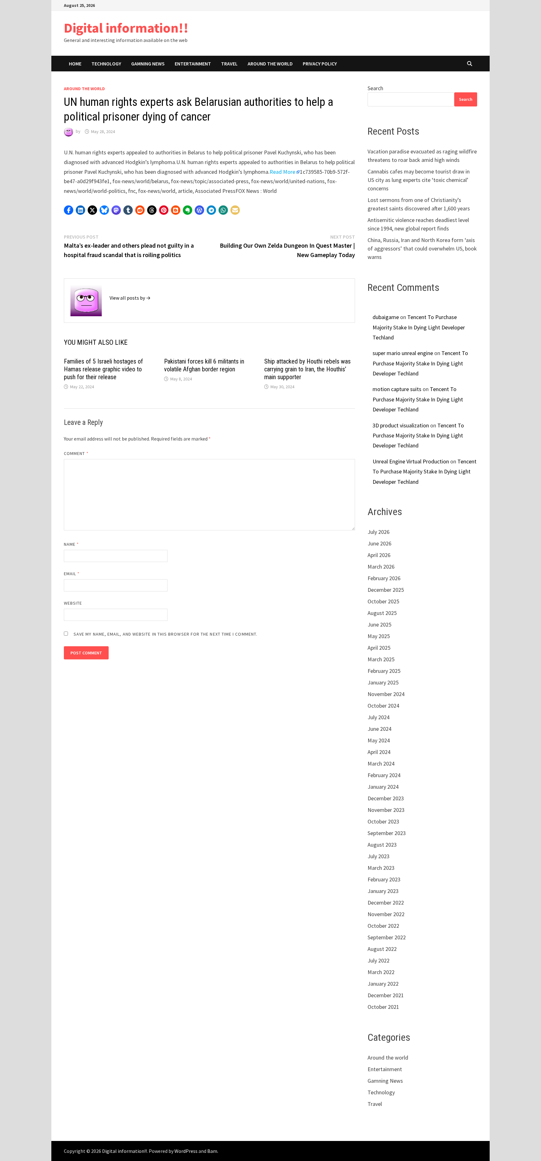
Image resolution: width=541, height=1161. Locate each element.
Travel (229, 63)
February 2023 (384, 879)
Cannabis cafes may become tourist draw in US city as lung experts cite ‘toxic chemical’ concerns (419, 180)
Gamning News (148, 63)
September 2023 (387, 833)
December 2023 (386, 798)
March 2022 (381, 972)
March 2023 (381, 867)
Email (72, 573)
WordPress (186, 1151)
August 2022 (382, 948)
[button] (68, 210)
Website (73, 603)
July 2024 (378, 717)
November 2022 (386, 914)
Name (71, 544)
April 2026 (379, 555)
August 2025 (382, 613)
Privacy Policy (320, 63)
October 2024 (383, 705)
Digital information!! (126, 27)
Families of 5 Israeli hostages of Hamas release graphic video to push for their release (103, 369)
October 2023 (383, 821)
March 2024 (381, 763)
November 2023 (386, 809)
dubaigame (386, 317)
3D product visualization (401, 425)
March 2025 (381, 659)
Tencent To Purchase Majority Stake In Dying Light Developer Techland (419, 327)
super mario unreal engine (403, 353)
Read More (282, 171)
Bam (212, 1151)
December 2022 (386, 902)
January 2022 (383, 983)
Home (75, 63)
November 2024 (386, 694)
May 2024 (379, 740)
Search (375, 88)
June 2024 (379, 728)
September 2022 (387, 937)
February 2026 (384, 578)
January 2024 (383, 786)
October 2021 (383, 1006)
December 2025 (386, 589)
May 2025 (379, 636)
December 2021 (386, 995)
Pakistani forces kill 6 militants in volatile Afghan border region (204, 365)
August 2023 (382, 844)
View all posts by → (130, 298)
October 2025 (383, 601)
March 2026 (381, 566)
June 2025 (379, 624)
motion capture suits (397, 389)
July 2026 (378, 531)
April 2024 (379, 752)
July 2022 (378, 960)
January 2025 (383, 682)
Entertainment (193, 63)
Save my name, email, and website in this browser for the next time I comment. (165, 634)
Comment (76, 453)
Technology (106, 63)
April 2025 (379, 647)
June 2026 (379, 543)
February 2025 (384, 670)
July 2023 (378, 856)
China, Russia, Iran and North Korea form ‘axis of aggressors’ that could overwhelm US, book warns (422, 248)
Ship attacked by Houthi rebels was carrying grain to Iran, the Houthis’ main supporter (307, 369)
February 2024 (384, 775)
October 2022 (383, 925)
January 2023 (383, 891)
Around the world (270, 63)
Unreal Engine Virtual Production (411, 461)
